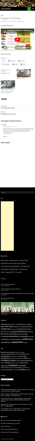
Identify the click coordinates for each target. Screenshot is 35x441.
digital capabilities (12, 358)
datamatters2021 (14, 329)
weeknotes (17, 342)
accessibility (16, 352)
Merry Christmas (21, 78)
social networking (15, 339)
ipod (17, 360)
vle (6, 342)
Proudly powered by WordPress (7, 439)
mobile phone (4, 365)
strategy (9, 369)
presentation (4, 339)
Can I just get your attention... (8, 284)
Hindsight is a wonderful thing (12, 395)
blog (23, 326)
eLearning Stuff (6, 9)
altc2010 (25, 324)
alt (8, 324)
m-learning (4, 336)
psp (9, 339)
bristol (22, 354)
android (22, 352)
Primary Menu (33, 9)
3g (13, 352)
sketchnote (3, 369)
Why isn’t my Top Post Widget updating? (11, 420)
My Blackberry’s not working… (8, 113)
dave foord (17, 356)
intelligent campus (8, 360)
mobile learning (24, 362)
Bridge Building (9, 405)
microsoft (17, 362)
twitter (30, 339)
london (8, 363)
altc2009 (20, 324)
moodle (19, 365)
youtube (25, 342)
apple (29, 324)
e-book (20, 329)
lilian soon (3, 362)
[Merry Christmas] (24, 73)
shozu (28, 367)
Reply (6, 136)
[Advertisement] (7, 226)
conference (5, 329)
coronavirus (5, 356)
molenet (13, 365)
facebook (25, 329)
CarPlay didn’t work (6, 426)
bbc (12, 354)
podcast (24, 336)
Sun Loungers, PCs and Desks (17, 410)
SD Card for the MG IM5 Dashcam (9, 429)
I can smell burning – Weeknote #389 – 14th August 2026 (15, 266)
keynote (6, 334)
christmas (4, 99)
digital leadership (20, 358)
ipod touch (30, 331)
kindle (9, 334)
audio (21, 326)
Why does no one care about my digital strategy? (17, 390)
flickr (29, 329)
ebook (26, 358)
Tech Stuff (4, 416)
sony (21, 339)
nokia (19, 336)
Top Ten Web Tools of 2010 (7, 107)
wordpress (27, 369)
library (31, 360)
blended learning (17, 354)
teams (12, 369)
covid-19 (12, 356)
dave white (23, 356)
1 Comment (22, 21)
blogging (27, 326)
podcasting (30, 336)
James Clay (15, 21)
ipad (19, 331)
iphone (24, 331)
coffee (31, 326)
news (16, 336)
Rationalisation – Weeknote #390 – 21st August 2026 (14, 260)
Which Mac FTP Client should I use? (10, 432)
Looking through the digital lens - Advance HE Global (14, 389)
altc (20, 352)
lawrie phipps (25, 360)
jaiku (19, 360)
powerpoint (18, 367)
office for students (5, 367)
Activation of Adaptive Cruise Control (10, 423)
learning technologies (22, 334)
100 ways (4, 324)
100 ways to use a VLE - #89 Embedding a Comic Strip (14, 313)
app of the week (7, 326)
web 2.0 (9, 342)
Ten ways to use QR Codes (7, 298)
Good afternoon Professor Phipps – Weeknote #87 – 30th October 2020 (7, 91)
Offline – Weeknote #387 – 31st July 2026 (11, 272)
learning (13, 334)
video (2, 342)
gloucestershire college (6, 331)
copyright (27, 354)
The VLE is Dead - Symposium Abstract (10, 289)
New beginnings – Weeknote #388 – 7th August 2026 (14, 269)
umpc (15, 369)
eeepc (29, 358)
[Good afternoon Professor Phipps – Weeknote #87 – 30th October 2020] (8, 84)
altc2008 (16, 324)
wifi (17, 369)
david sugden (5, 358)
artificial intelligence (6, 354)
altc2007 (12, 324)
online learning (12, 367)
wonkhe (22, 369)
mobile (11, 336)
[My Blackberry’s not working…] (9, 71)
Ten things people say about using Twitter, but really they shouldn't (17, 293)
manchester (13, 362)
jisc (2, 334)
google (15, 331)
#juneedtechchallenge (7, 352)
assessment (16, 326)
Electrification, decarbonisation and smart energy (13, 263)
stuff (2, 15)
